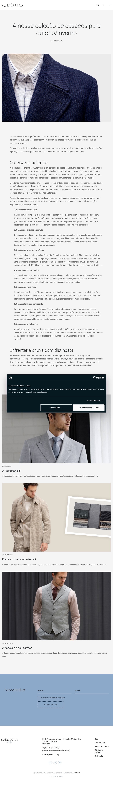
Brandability (76, 773)
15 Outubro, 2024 (7, 555)
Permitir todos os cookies (89, 407)
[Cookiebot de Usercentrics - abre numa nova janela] (95, 377)
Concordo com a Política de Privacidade (53, 698)
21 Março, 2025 (6, 466)
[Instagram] (50, 762)
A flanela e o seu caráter (17, 647)
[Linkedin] (59, 762)
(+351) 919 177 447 (50, 748)
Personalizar (55, 407)
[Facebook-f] (55, 762)
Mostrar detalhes (93, 400)
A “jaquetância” (11, 470)
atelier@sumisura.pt (51, 754)
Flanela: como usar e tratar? (19, 559)
